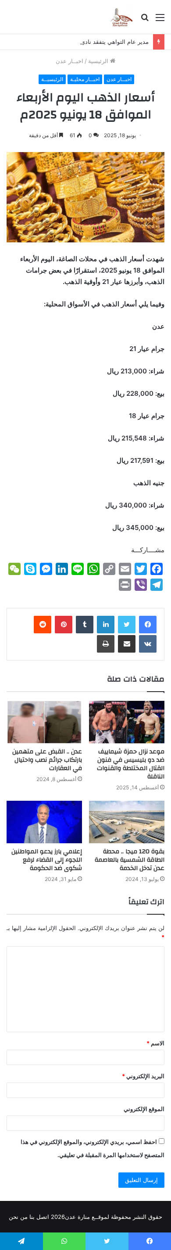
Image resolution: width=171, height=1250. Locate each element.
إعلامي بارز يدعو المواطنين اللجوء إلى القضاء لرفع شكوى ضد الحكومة (46, 860)
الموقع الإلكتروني (144, 1108)
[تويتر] (126, 624)
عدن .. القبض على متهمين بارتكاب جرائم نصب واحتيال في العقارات (47, 760)
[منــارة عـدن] (121, 17)
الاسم (155, 1043)
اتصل (42, 1216)
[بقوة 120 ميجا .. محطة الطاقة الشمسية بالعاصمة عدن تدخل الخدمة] (126, 822)
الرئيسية (99, 60)
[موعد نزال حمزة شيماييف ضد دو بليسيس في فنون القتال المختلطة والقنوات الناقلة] (126, 722)
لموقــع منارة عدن (87, 1216)
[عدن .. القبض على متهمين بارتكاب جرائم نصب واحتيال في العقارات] (44, 722)
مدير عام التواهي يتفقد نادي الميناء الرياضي (96, 41)
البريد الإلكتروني (143, 1076)
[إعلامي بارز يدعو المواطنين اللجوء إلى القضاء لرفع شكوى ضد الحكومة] (44, 822)
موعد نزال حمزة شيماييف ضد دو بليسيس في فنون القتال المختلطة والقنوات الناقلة (130, 764)
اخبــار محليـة (85, 79)
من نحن (18, 1216)
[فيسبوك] (148, 624)
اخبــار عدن (69, 60)
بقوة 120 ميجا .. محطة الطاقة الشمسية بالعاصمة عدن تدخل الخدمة (129, 860)
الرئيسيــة (52, 79)
